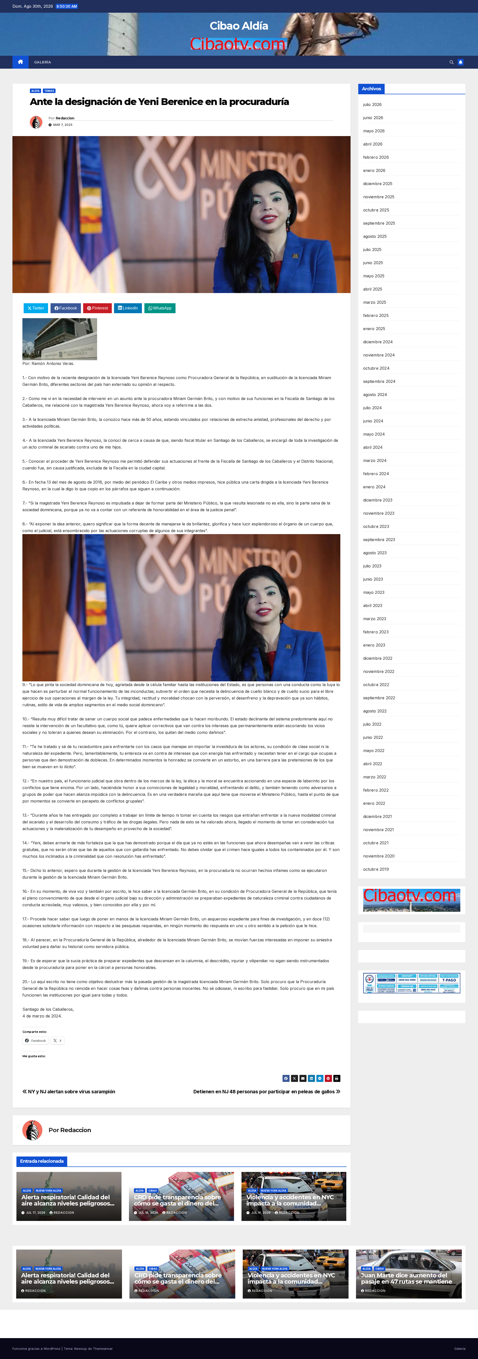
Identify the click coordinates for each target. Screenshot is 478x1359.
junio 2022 (373, 737)
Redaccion (65, 118)
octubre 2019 (376, 869)
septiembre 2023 (379, 539)
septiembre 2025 (379, 223)
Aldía (35, 90)
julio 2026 (372, 104)
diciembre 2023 (378, 500)
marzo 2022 (374, 776)
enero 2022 (374, 803)
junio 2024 (373, 420)
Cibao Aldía (239, 25)
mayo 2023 (374, 592)
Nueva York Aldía (48, 1190)
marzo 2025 (374, 302)
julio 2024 (372, 407)
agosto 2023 (375, 552)
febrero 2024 (376, 473)
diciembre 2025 (378, 183)
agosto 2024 (375, 394)
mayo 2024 (374, 434)
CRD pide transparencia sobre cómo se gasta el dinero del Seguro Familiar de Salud (177, 1203)
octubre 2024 (376, 368)
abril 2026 (373, 144)
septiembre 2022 (379, 697)
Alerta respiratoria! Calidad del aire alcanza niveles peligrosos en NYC (65, 1203)
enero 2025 (374, 328)
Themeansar (103, 1349)
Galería (42, 62)
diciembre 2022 (378, 658)
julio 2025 (372, 249)
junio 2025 (373, 262)
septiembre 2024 (379, 381)
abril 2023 (372, 605)
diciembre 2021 (377, 816)
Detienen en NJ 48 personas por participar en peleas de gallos (264, 1092)
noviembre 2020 (379, 856)
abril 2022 (372, 763)
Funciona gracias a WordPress (36, 1349)
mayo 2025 (374, 275)
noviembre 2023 (379, 513)
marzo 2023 (374, 618)
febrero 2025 (376, 315)
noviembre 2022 (379, 671)
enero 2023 (374, 645)
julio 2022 (372, 724)
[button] (452, 62)
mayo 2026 (374, 130)
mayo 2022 (374, 750)
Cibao (152, 1190)
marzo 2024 (375, 460)
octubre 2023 (376, 526)
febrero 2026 (376, 157)
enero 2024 (374, 486)
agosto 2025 (375, 236)
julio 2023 (372, 565)
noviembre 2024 (379, 354)
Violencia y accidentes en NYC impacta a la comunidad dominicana (290, 1203)
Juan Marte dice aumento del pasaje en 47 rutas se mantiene (406, 1278)
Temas (49, 90)
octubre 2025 (376, 209)
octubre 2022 (376, 684)
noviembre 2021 (378, 829)
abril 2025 (372, 289)
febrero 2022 (376, 790)
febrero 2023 (376, 631)
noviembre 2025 (379, 196)
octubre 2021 (376, 842)
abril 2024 (373, 447)
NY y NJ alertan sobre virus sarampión (71, 1092)
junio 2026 (373, 117)
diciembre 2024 (378, 341)
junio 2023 (373, 579)
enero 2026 (374, 170)
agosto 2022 (375, 710)
